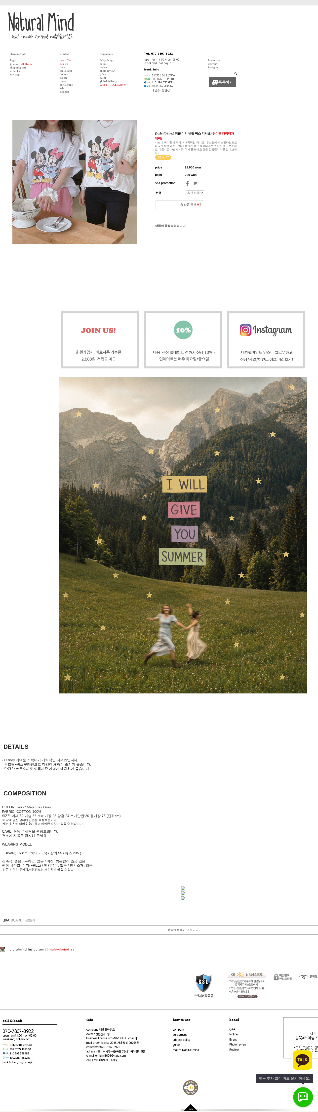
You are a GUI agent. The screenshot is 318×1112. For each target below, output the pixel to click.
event (103, 77)
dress (63, 81)
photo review (107, 70)
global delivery (108, 81)
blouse (63, 77)
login (13, 60)
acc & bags (66, 84)
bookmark (214, 60)
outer (63, 67)
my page (15, 74)
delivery (213, 63)
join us (14, 64)
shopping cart (18, 67)
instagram (213, 67)
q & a (103, 74)
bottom (64, 74)
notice (103, 63)
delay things (107, 60)
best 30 (64, 63)
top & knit (66, 70)
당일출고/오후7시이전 (113, 84)
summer (64, 91)
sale (62, 88)
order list (15, 70)
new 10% (65, 60)
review (103, 67)
